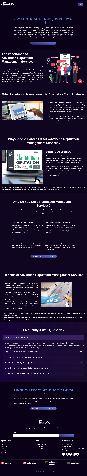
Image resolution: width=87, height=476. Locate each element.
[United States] (24, 462)
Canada (8, 463)
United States (32, 463)
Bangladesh (75, 463)
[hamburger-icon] (80, 4)
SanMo (36, 471)
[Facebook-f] (63, 454)
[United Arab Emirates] (46, 461)
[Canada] (2, 462)
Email (14, 432)
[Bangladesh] (68, 462)
